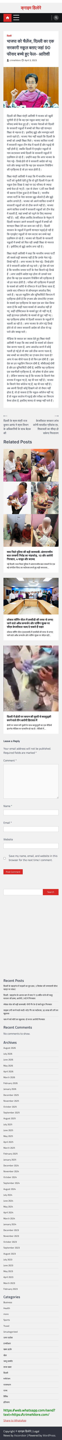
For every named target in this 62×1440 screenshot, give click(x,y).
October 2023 (10, 1241)
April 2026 (8, 1071)
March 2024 (9, 1218)
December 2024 (11, 1165)
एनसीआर (7, 1343)
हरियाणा (6, 1402)
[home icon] (7, 18)
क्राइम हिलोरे (31, 7)
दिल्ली (9, 36)
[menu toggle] (16, 18)
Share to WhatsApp (14, 1420)
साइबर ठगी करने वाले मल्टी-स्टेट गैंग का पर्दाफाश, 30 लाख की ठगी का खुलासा (30, 1011)
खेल (5, 1355)
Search (50, 892)
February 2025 (10, 1153)
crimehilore (15, 60)
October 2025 (10, 1106)
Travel (6, 1326)
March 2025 (9, 1147)
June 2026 (8, 1059)
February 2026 (10, 1083)
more (6, 1314)
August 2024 (9, 1189)
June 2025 (8, 1130)
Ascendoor (20, 1435)
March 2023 (9, 1283)
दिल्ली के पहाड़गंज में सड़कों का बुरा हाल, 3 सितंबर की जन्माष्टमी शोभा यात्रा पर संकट (30, 987)
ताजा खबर (7, 1367)
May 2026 (8, 1065)
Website (8, 839)
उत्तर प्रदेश (8, 1337)
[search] (56, 17)
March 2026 (9, 1077)
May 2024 (8, 1206)
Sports (6, 1320)
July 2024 (7, 1195)
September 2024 (11, 1183)
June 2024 (8, 1200)
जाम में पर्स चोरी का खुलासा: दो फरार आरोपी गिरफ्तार (24, 1019)
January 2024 (9, 1224)
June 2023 (8, 1265)
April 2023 (8, 1277)
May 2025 (8, 1136)
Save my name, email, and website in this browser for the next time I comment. (33, 858)
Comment (10, 760)
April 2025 (8, 1142)
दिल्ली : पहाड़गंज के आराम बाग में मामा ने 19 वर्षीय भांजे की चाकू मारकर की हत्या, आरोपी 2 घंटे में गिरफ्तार (28, 996)
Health (6, 1308)
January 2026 (9, 1089)
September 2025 (11, 1112)
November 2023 (11, 1236)
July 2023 (7, 1259)
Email (7, 823)
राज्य (5, 1390)
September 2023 (11, 1247)
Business (7, 1302)
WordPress (49, 1435)
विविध (5, 1396)
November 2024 (11, 1171)
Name (7, 806)
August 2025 (9, 1118)
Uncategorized (10, 1331)
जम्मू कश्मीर (8, 1361)
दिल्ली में (29, 718)
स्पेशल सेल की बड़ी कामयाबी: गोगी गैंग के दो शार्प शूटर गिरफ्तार (27, 1004)
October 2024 (10, 1177)
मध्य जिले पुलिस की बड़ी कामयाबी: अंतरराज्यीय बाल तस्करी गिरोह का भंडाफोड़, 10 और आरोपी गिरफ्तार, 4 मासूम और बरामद (30, 555)
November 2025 (11, 1101)
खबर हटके (7, 1349)
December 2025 (11, 1095)
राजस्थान (7, 1384)
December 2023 (11, 1230)
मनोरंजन (6, 1378)
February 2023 (10, 1289)
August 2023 (9, 1253)
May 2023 (8, 1271)
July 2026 (7, 1053)
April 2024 (8, 1212)
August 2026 (9, 1048)
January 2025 (9, 1159)
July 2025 (7, 1124)
